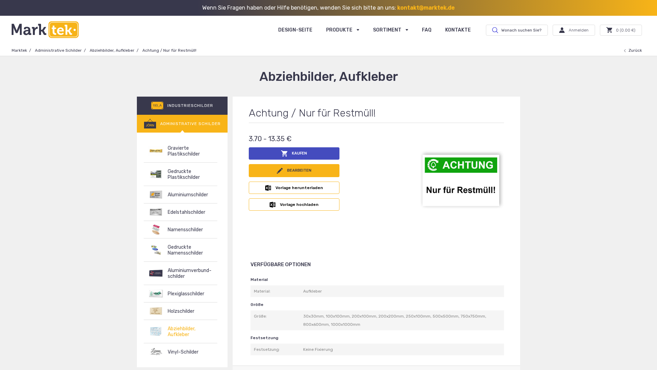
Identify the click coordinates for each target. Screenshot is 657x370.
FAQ (426, 30)
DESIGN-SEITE (295, 30)
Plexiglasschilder (186, 294)
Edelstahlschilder (186, 212)
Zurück (635, 50)
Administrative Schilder (58, 50)
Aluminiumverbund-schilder (189, 273)
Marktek (19, 50)
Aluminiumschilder (188, 195)
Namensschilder (185, 230)
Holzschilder (181, 311)
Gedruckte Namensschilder (185, 250)
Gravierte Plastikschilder (184, 151)
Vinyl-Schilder (183, 352)
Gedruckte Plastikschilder (184, 174)
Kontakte (458, 30)
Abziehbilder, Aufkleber (112, 50)
